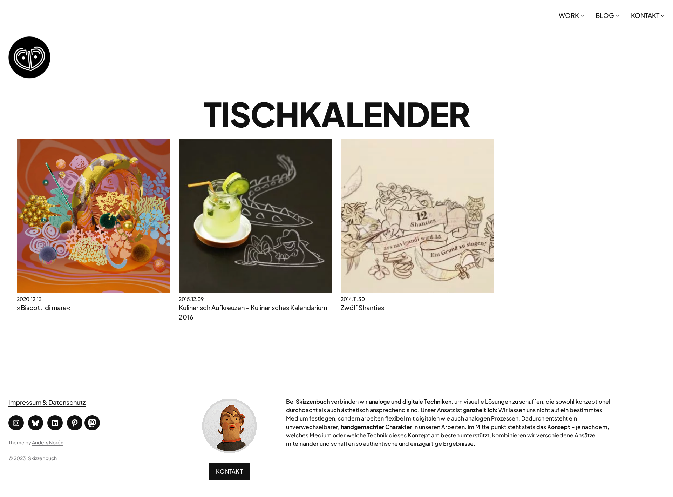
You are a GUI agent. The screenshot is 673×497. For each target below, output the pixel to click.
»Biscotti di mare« (43, 307)
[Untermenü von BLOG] (618, 15)
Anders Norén (47, 442)
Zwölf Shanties (362, 307)
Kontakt (229, 471)
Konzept (558, 426)
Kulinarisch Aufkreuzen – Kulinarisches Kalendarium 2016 (253, 312)
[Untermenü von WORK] (583, 15)
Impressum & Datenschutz (47, 402)
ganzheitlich (479, 410)
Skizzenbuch (42, 458)
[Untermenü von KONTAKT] (663, 15)
